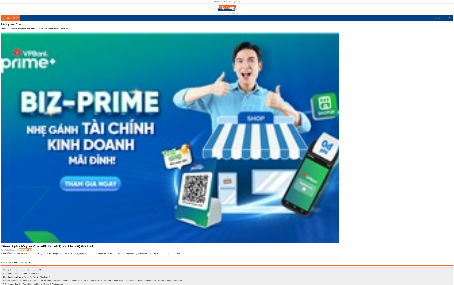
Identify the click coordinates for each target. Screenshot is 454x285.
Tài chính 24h (26, 250)
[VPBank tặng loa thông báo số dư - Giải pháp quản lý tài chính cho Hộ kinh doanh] (170, 243)
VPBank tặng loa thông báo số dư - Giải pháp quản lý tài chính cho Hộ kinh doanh (47, 246)
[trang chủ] (227, 11)
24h (16, 18)
